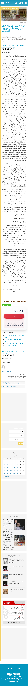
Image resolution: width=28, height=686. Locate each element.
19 (7, 470)
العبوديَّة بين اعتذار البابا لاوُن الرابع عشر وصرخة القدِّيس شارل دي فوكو (17, 559)
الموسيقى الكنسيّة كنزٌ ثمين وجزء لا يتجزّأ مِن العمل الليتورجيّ (8, 537)
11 (4, 467)
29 (17, 473)
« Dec (4, 476)
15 (17, 467)
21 (14, 470)
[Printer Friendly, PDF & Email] (6, 305)
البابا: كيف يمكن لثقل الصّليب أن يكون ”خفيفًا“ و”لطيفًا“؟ (16, 582)
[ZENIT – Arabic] (8, 3)
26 (7, 473)
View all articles (6, 371)
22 (17, 470)
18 (4, 470)
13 (10, 467)
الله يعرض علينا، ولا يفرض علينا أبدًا (14, 343)
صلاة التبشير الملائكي (6, 8)
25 (4, 473)
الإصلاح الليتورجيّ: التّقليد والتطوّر (16, 574)
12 (7, 467)
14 (14, 467)
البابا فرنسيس (15, 8)
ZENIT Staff (19, 45)
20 (10, 470)
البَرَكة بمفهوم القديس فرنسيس (16, 589)
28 (14, 473)
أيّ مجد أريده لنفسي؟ (10, 345)
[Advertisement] (14, 407)
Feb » (7, 476)
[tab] (8, 602)
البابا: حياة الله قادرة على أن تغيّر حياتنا (16, 567)
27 (10, 473)
